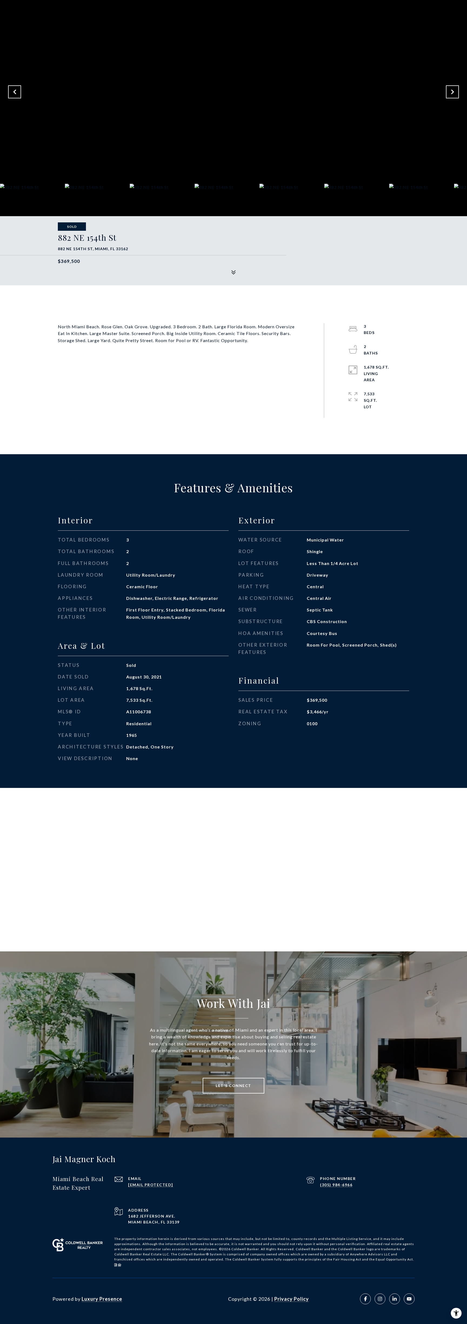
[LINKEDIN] (394, 1298)
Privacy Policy (291, 1299)
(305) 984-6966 (336, 1184)
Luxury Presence (102, 1299)
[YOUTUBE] (409, 1298)
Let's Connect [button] (233, 1085)
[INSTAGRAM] (380, 1298)
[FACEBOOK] (365, 1298)
